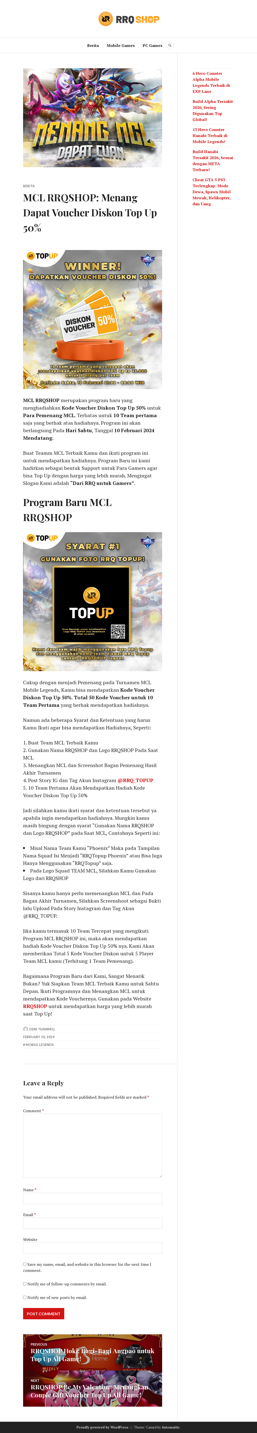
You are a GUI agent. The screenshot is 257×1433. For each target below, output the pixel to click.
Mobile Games (121, 45)
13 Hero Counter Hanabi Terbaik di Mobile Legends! (209, 135)
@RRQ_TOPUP (135, 780)
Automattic (171, 1427)
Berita (93, 45)
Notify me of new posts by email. (57, 1297)
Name (29, 1190)
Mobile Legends (40, 1045)
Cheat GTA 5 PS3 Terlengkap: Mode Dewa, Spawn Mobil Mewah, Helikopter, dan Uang (211, 192)
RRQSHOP (35, 1006)
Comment (33, 1110)
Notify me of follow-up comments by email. (67, 1284)
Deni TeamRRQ (41, 1029)
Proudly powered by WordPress (102, 1427)
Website (30, 1239)
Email (29, 1214)
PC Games (152, 45)
